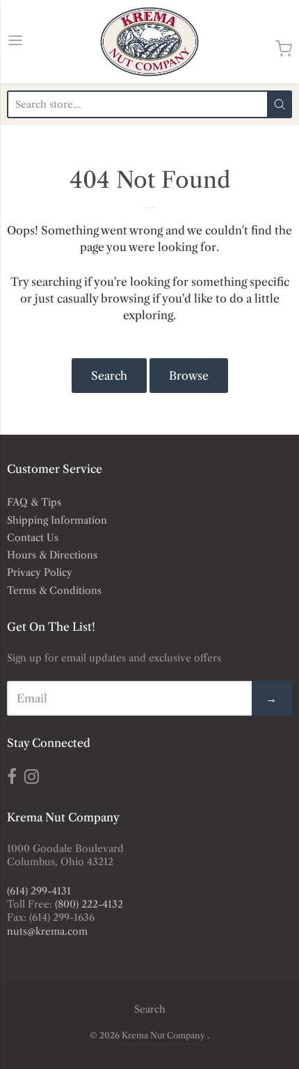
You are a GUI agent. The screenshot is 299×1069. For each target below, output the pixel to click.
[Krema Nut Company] (149, 42)
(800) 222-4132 (89, 904)
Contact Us (32, 537)
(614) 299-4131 (39, 891)
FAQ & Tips (34, 502)
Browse (189, 376)
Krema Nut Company (163, 1035)
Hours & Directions (52, 555)
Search (109, 376)
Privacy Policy (39, 572)
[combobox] (137, 104)
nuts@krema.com (47, 931)
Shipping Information (57, 520)
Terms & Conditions (54, 590)
